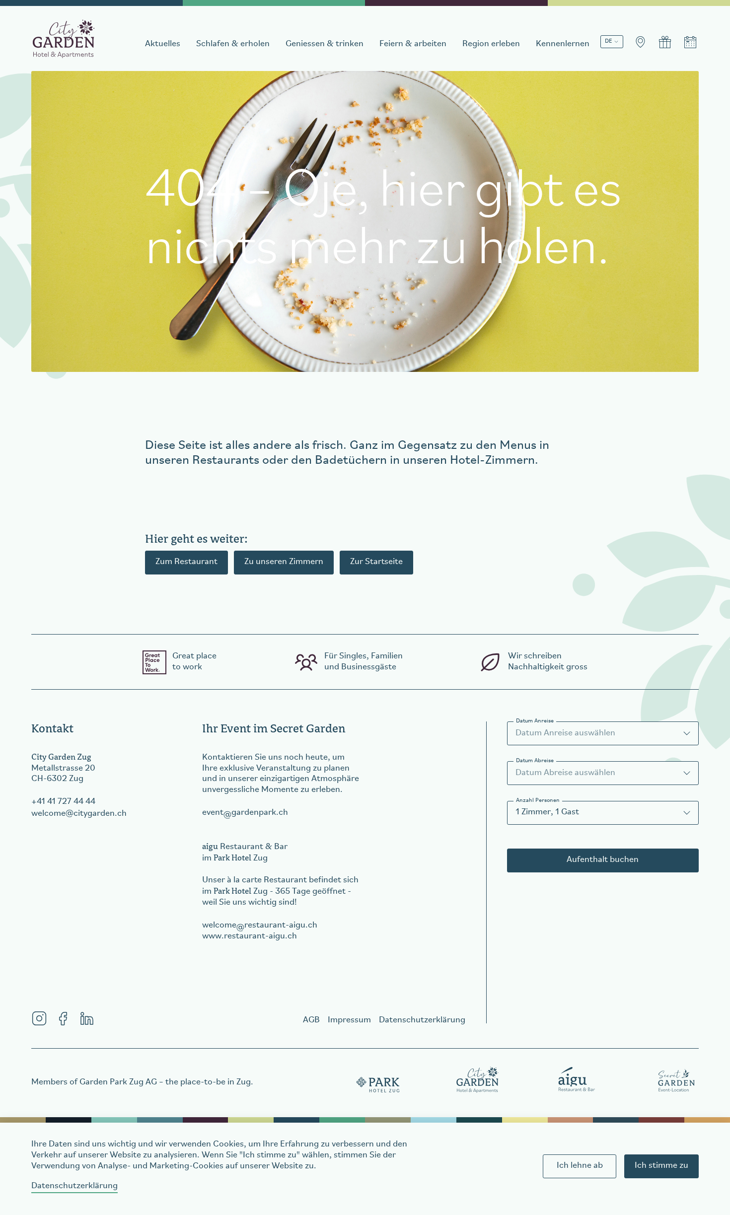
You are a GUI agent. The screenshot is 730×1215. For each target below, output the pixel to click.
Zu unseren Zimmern (283, 562)
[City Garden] (477, 1079)
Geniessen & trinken (325, 44)
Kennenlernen (562, 44)
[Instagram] (39, 1018)
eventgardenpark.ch (245, 812)
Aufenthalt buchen (603, 860)
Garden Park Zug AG (118, 1082)
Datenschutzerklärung (74, 1186)
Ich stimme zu (661, 1165)
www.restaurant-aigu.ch (249, 936)
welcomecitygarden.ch (79, 813)
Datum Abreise (535, 761)
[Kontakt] (640, 42)
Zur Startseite (376, 562)
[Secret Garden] (676, 1079)
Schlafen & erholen (233, 44)
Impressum (349, 1020)
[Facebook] (63, 1018)
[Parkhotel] (378, 1079)
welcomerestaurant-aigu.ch (259, 925)
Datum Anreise (535, 721)
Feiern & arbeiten (412, 44)
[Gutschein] (665, 42)
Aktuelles (162, 44)
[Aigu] (577, 1079)
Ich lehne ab (580, 1165)
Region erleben (491, 44)
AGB (311, 1020)
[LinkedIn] (87, 1018)
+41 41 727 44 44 (63, 801)
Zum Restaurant (186, 562)
